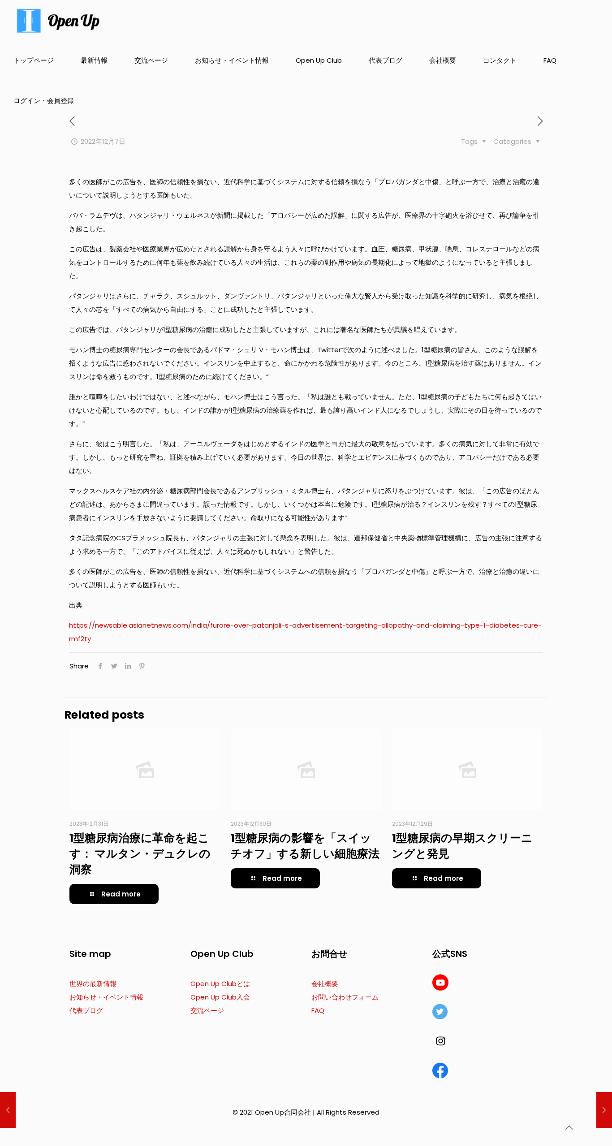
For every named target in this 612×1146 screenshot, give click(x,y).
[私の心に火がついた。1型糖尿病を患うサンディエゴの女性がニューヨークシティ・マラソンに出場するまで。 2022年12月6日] (8, 1110)
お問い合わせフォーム (345, 997)
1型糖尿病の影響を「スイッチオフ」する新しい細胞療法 (305, 846)
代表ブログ (86, 1010)
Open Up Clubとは (220, 983)
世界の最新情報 (92, 983)
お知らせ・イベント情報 (106, 997)
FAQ (317, 1010)
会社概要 (324, 983)
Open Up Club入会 (220, 997)
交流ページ (207, 1010)
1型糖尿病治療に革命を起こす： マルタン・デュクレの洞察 (140, 853)
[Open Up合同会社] (58, 20)
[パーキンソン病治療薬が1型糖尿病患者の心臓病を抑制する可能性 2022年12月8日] (604, 1110)
